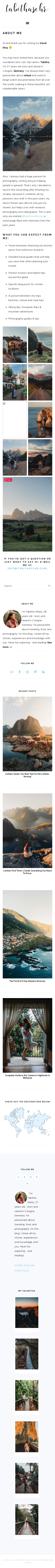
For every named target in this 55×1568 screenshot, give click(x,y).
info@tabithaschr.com (27, 568)
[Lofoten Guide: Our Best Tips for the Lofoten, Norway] (27, 770)
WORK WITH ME (25, 1265)
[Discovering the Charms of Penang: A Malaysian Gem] (26, 1519)
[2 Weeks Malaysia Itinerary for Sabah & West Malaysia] (26, 1395)
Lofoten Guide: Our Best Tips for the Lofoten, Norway (27, 775)
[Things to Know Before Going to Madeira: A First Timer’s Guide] (26, 1312)
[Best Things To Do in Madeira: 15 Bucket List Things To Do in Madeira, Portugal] (26, 1478)
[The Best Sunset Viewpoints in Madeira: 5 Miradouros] (26, 1436)
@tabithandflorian (32, 216)
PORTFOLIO (22, 1270)
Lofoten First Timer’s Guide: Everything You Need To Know (27, 871)
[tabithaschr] (27, 14)
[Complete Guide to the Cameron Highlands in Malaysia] (27, 1071)
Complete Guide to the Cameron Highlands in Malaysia (27, 1076)
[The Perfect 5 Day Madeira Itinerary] (27, 977)
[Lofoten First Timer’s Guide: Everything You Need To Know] (27, 867)
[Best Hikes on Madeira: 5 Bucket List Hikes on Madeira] (26, 1354)
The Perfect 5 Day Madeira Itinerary (27, 981)
